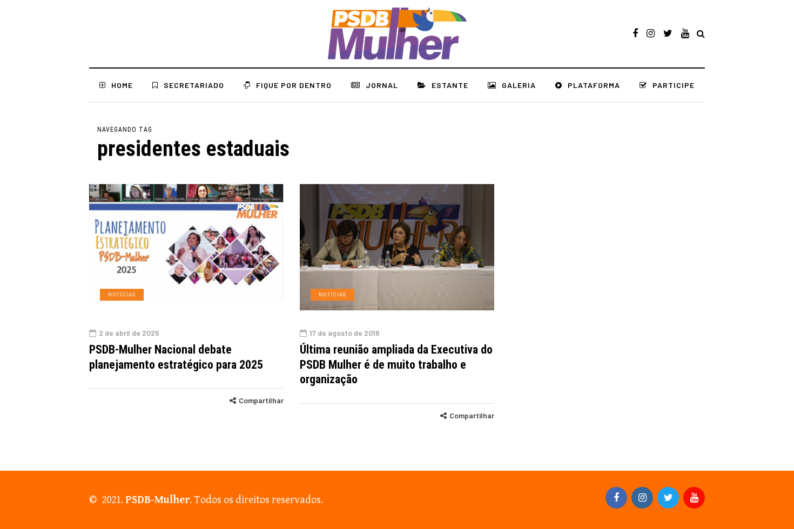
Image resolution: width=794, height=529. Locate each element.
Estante (450, 85)
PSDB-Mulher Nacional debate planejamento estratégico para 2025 (176, 357)
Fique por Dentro (294, 85)
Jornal (382, 85)
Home (122, 85)
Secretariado (194, 85)
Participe (673, 85)
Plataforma (594, 85)
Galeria (519, 85)
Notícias (122, 294)
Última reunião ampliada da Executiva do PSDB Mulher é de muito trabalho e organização (396, 364)
